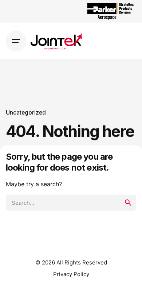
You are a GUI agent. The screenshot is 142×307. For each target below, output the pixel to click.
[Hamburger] (16, 41)
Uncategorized (26, 112)
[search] (128, 203)
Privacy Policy (71, 274)
